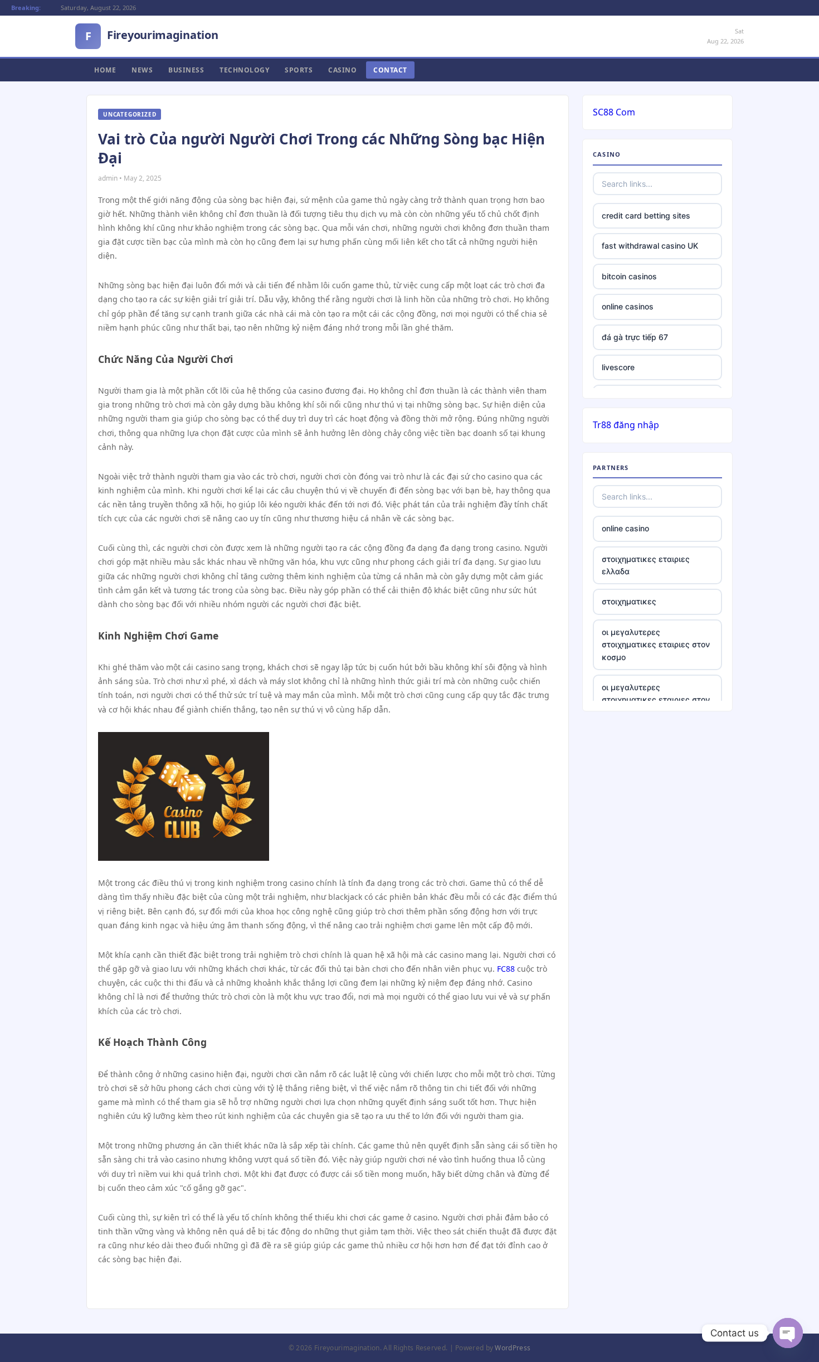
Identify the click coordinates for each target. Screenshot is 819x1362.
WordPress (512, 1348)
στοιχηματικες (629, 601)
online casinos (628, 306)
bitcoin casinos (629, 276)
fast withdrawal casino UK (650, 245)
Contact (390, 70)
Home (105, 70)
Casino (342, 70)
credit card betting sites (646, 215)
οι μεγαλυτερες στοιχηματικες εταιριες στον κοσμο (656, 644)
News (142, 70)
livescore (618, 367)
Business (186, 70)
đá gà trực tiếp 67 (635, 337)
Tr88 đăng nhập (626, 425)
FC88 (506, 968)
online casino (625, 528)
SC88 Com (614, 112)
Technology (244, 70)
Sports (299, 70)
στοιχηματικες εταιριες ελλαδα (646, 565)
